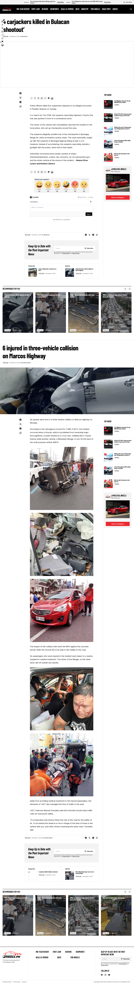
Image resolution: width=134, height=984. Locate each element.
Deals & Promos (42, 957)
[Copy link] (20, 106)
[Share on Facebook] (20, 93)
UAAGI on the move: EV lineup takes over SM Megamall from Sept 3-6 (122, 128)
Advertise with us (7, 982)
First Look (27, 235)
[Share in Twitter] (20, 98)
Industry (68, 2)
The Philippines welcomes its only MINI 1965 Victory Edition (87, 2)
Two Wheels (75, 957)
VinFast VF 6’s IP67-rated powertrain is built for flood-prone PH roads (122, 114)
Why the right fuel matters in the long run (122, 154)
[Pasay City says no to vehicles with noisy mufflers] (83, 312)
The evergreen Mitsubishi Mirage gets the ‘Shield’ (42, 2)
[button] (128, 2)
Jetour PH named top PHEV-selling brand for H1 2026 (122, 141)
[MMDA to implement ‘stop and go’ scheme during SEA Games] (116, 312)
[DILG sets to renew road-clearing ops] (116, 915)
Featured (26, 2)
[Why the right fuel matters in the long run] (108, 157)
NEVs (59, 957)
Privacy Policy (66, 253)
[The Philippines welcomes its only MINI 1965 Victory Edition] (108, 104)
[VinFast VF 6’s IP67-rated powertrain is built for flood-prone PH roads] (108, 117)
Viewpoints (80, 951)
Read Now (60, 2)
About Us (24, 982)
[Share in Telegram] (20, 102)
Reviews (68, 951)
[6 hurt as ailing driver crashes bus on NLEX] (43, 271)
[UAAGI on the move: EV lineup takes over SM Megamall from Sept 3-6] (108, 131)
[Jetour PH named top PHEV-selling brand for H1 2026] (108, 144)
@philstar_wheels (118, 169)
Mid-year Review (42, 951)
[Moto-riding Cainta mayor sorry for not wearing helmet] (50, 312)
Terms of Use (75, 253)
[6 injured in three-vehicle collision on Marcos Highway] (80, 271)
